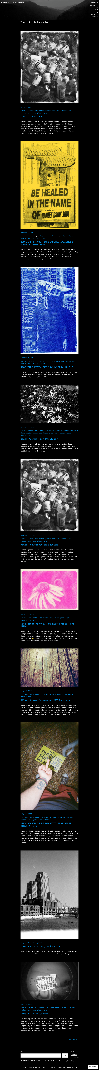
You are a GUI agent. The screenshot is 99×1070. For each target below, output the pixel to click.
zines (43, 238)
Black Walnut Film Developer (39, 439)
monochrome (31, 113)
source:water (26, 435)
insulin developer (32, 116)
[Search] (65, 1055)
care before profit (43, 110)
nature (56, 618)
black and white (27, 110)
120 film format (27, 431)
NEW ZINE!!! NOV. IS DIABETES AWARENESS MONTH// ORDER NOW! (47, 243)
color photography (48, 694)
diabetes (64, 110)
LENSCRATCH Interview (34, 1013)
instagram (74, 1057)
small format (65, 433)
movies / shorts (67, 236)
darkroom (55, 110)
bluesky (74, 1055)
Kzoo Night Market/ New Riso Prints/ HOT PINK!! (47, 625)
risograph (35, 238)
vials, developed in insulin (39, 544)
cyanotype (41, 1008)
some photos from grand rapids (40, 946)
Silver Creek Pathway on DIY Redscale (45, 700)
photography (42, 113)
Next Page (73, 1039)
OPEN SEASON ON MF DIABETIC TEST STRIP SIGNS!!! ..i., (46, 824)
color (40, 361)
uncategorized (37, 943)
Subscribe (92, 1066)
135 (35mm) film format (44, 431)
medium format (32, 433)
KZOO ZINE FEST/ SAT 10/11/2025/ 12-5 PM (47, 367)
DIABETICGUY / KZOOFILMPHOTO (12, 2)
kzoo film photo (52, 236)
